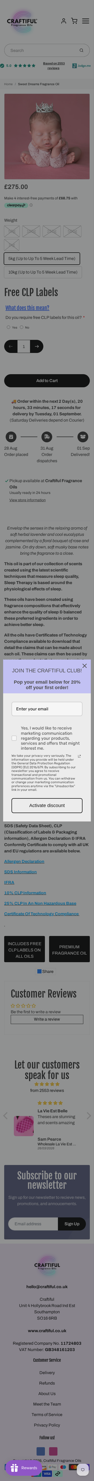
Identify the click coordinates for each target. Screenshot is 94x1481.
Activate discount (47, 805)
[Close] (84, 666)
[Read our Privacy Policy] (79, 756)
